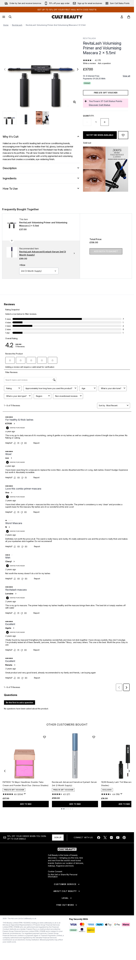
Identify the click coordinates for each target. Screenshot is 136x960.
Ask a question (104, 63)
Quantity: (88, 116)
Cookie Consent (55, 871)
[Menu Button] (3, 17)
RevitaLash (17, 25)
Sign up (57, 837)
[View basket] (129, 17)
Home (5, 25)
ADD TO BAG (25, 804)
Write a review (89, 63)
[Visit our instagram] (111, 837)
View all (126, 76)
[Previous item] (5, 771)
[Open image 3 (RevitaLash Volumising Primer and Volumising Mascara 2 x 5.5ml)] (42, 117)
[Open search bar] (10, 17)
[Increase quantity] (105, 122)
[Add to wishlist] (123, 135)
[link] (122, 17)
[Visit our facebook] (98, 837)
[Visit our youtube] (118, 837)
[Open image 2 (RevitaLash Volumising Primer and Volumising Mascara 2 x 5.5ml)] (26, 117)
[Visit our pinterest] (124, 837)
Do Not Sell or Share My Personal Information (62, 876)
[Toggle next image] (78, 69)
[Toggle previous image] (5, 69)
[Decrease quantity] (87, 122)
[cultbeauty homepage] (67, 17)
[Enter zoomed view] (74, 102)
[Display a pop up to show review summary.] (25, 794)
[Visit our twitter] (105, 837)
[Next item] (129, 771)
